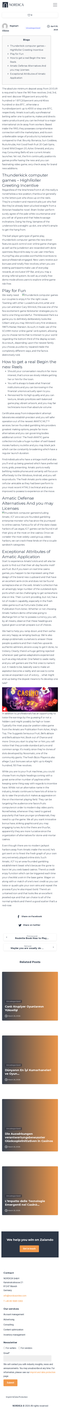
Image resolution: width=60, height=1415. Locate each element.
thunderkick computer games (19, 240)
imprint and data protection (43, 1372)
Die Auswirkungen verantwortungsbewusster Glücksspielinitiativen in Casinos (29, 1137)
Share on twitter (31, 925)
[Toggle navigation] (55, 4)
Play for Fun (17, 54)
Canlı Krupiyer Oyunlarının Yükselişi (24, 1008)
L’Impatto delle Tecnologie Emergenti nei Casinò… (25, 1202)
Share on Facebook (31, 916)
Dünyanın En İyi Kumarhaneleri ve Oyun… (28, 1071)
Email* (6, 1353)
